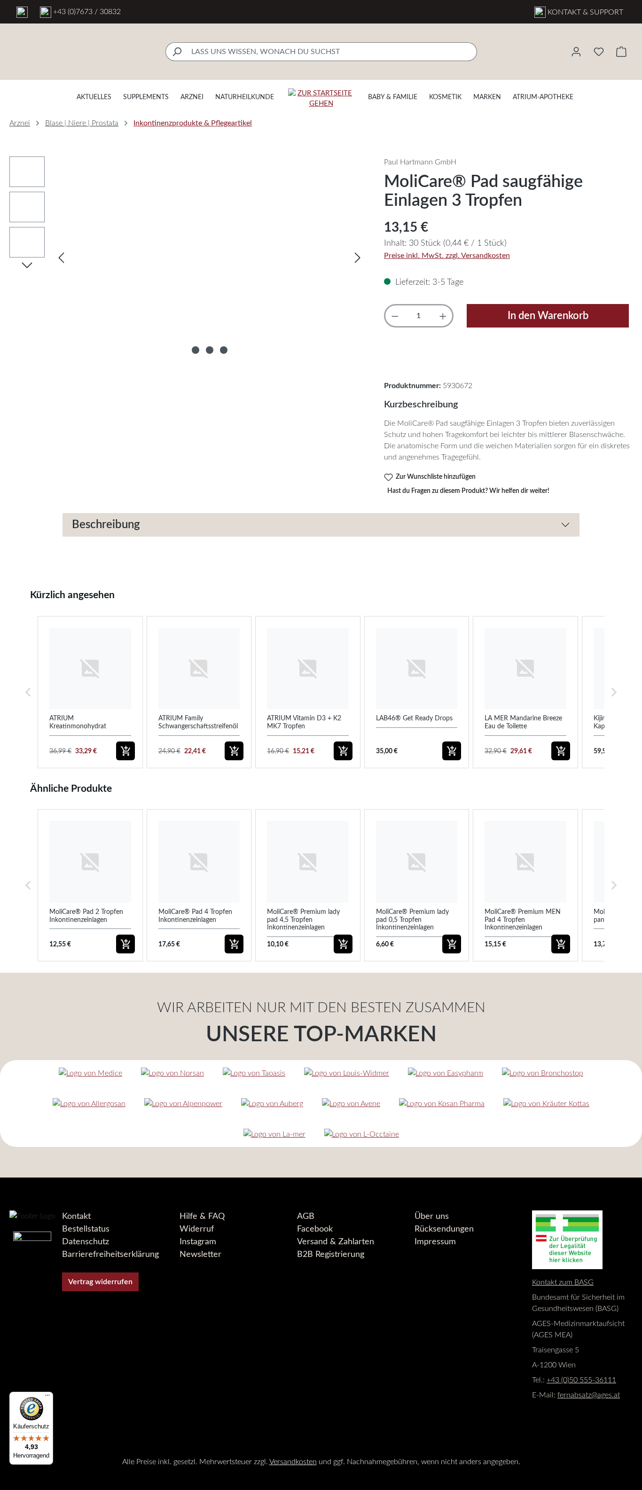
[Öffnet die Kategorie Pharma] (442, 1103)
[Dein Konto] (576, 51)
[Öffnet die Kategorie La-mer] (274, 1134)
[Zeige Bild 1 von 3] (195, 350)
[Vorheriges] (61, 257)
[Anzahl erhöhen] (443, 315)
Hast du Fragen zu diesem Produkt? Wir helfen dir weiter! (468, 491)
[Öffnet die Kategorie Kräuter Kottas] (546, 1103)
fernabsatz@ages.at (588, 1395)
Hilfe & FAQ (202, 1216)
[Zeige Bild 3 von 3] (223, 350)
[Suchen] (176, 51)
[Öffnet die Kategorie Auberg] (272, 1103)
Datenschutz (85, 1242)
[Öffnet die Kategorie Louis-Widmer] (346, 1073)
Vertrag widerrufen (100, 1282)
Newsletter (200, 1254)
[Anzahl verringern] (395, 315)
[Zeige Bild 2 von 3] (209, 350)
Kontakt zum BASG (563, 1282)
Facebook (315, 1229)
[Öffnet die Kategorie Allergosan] (89, 1103)
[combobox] (332, 51)
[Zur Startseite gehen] (321, 98)
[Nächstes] (358, 257)
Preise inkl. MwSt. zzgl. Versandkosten (447, 255)
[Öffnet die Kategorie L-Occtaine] (361, 1134)
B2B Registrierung (330, 1254)
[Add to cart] (125, 750)
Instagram (198, 1242)
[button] (28, 692)
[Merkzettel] (598, 51)
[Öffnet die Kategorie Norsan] (172, 1073)
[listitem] (90, 692)
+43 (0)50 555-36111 (581, 1380)
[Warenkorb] (621, 51)
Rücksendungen (444, 1229)
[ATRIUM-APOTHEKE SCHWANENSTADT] (22, 11)
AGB (305, 1216)
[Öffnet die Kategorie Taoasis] (254, 1073)
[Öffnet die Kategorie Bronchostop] (542, 1073)
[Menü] (47, 1397)
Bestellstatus (86, 1229)
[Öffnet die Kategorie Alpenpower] (183, 1103)
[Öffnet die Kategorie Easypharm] (445, 1073)
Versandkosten (293, 1462)
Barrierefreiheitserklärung (110, 1254)
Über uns (432, 1216)
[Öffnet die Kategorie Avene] (351, 1103)
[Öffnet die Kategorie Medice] (90, 1073)
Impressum (435, 1242)
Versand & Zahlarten (335, 1242)
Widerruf (197, 1229)
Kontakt (76, 1216)
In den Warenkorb (548, 316)
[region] (187, 257)
